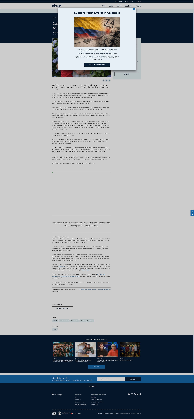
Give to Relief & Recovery (97, 64)
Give (192, 212)
